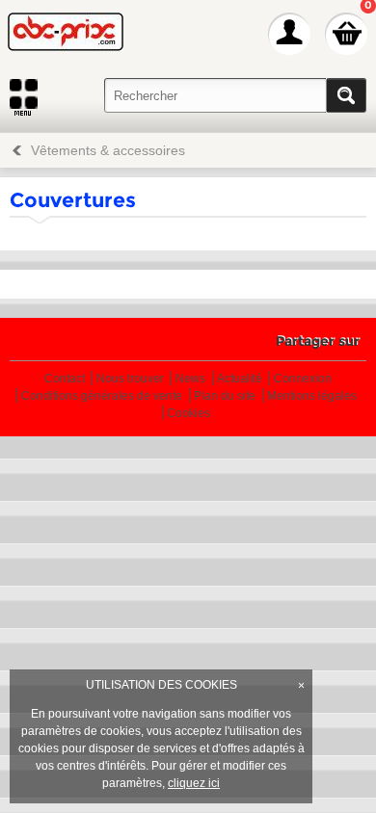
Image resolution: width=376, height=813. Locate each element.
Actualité (239, 379)
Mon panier (346, 34)
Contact (64, 379)
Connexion (303, 379)
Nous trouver (130, 379)
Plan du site (224, 396)
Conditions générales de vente (101, 396)
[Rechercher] (346, 95)
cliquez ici (194, 783)
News (190, 379)
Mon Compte (289, 34)
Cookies (188, 413)
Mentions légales (312, 396)
